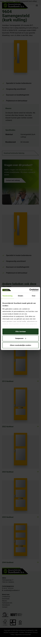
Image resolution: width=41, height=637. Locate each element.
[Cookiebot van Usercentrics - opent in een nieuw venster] (29, 290)
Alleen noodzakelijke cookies (20, 345)
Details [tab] (20, 296)
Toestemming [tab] (7, 296)
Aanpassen (19, 338)
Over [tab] (33, 296)
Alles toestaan (20, 331)
